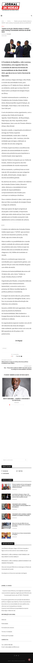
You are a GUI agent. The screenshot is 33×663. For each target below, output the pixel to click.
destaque (4, 348)
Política (9, 21)
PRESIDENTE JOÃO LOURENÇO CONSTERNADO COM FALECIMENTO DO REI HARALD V (21, 505)
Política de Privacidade (7, 635)
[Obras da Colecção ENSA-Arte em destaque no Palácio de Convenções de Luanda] (6, 526)
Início (3, 21)
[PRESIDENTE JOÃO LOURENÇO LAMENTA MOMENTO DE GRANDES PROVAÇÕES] (6, 516)
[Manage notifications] (29, 659)
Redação (9, 34)
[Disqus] (16, 428)
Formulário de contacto (8, 627)
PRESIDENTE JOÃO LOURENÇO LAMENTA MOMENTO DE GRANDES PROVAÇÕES (21, 515)
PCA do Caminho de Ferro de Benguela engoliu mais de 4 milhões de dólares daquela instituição (21, 486)
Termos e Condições (7, 631)
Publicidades (5, 623)
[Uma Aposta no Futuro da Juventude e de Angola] (6, 535)
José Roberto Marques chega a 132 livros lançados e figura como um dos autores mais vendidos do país (21, 496)
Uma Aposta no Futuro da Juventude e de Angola (21, 534)
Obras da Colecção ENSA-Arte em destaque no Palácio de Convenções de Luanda (21, 525)
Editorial (4, 619)
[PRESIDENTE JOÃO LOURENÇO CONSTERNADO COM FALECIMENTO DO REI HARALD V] (6, 507)
